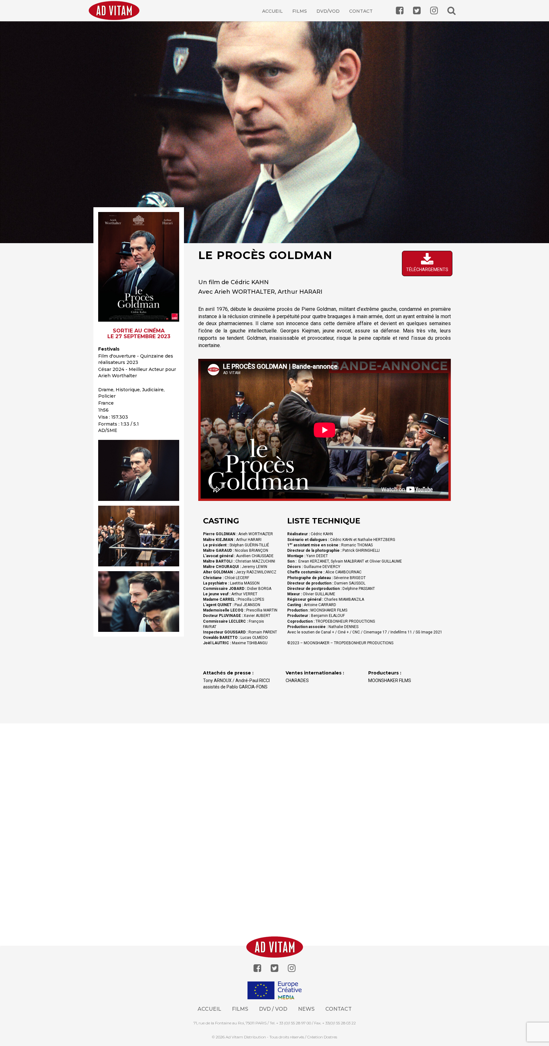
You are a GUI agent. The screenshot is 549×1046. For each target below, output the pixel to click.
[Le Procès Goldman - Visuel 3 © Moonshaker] (138, 601)
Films (299, 11)
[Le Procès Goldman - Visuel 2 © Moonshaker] (138, 536)
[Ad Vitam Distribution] (116, 15)
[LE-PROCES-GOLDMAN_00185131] (138, 470)
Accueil (272, 11)
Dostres (330, 1037)
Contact (361, 11)
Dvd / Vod (273, 1009)
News (306, 1009)
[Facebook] (257, 968)
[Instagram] (292, 968)
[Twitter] (274, 968)
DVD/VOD (328, 11)
